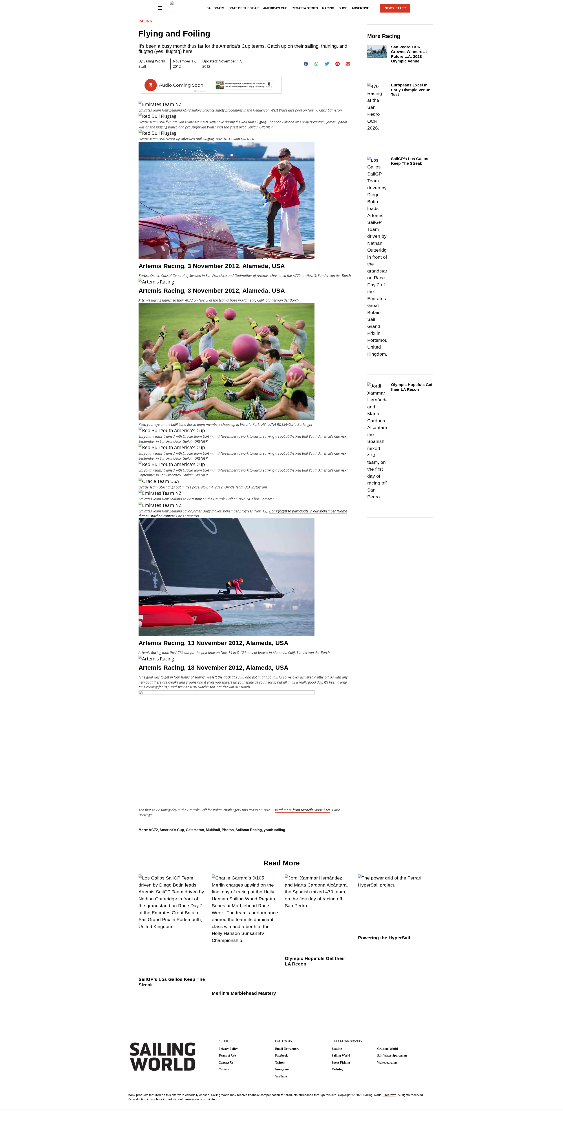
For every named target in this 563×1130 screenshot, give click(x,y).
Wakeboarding (387, 1062)
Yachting (337, 1069)
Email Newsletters (287, 1048)
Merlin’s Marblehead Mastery (244, 993)
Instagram (282, 1069)
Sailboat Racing (249, 830)
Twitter (280, 1062)
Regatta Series (305, 8)
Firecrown (389, 1095)
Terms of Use (227, 1055)
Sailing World (341, 1055)
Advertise (360, 8)
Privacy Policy (228, 1048)
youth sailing (274, 830)
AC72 (153, 830)
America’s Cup (275, 8)
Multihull (213, 830)
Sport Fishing (341, 1062)
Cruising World (387, 1048)
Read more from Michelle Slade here (302, 810)
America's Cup (171, 830)
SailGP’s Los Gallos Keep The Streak (409, 161)
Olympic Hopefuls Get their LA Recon (411, 387)
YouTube (281, 1076)
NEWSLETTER (395, 8)
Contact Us (226, 1062)
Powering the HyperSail (384, 937)
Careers (224, 1069)
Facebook (281, 1055)
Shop (343, 8)
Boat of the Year (243, 8)
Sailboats (215, 8)
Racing (328, 8)
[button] (306, 64)
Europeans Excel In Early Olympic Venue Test (410, 90)
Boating (337, 1048)
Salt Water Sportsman (392, 1055)
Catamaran (195, 830)
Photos (228, 830)
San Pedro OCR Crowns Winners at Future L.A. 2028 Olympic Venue (409, 54)
